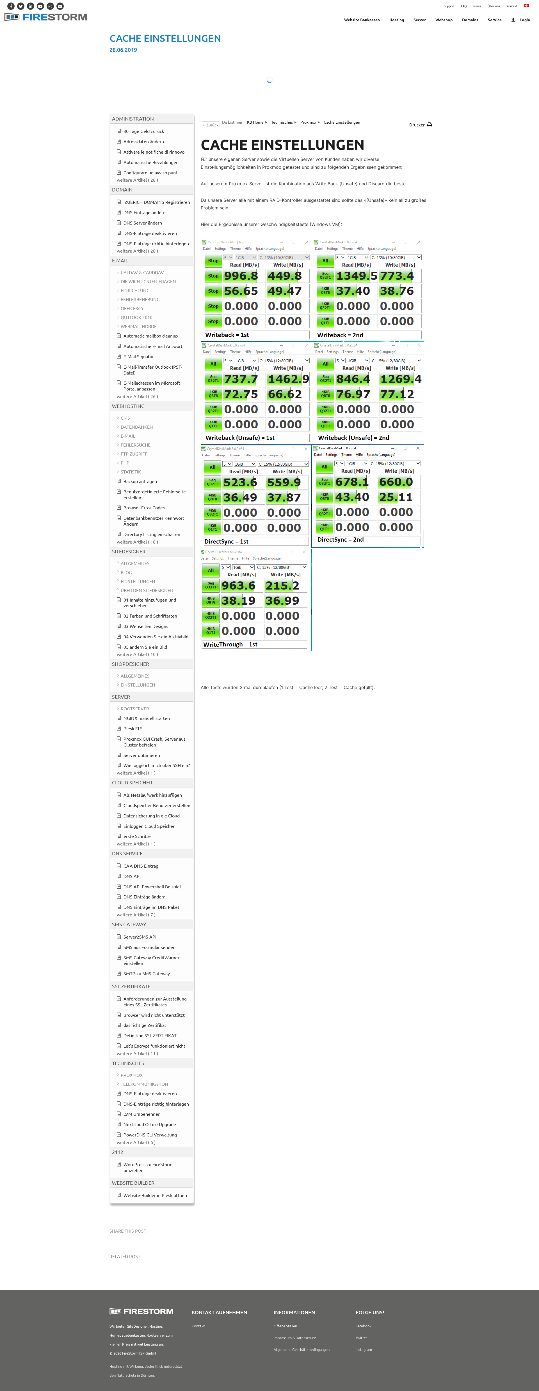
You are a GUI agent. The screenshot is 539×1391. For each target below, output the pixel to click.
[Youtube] (40, 6)
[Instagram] (50, 6)
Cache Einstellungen (165, 38)
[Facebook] (11, 6)
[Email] (60, 6)
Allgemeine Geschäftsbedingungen (302, 1349)
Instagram (364, 1349)
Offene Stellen (285, 1325)
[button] (420, 124)
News (477, 6)
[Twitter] (20, 6)
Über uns (494, 6)
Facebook (363, 1325)
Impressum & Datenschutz (295, 1337)
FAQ (464, 6)
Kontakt (511, 6)
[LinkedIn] (30, 6)
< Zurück (210, 124)
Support (449, 6)
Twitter (361, 1337)
